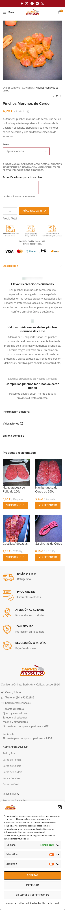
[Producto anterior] (53, 96)
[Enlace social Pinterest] (32, 3)
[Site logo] (32, 12)
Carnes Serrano (11, 88)
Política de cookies (15, 903)
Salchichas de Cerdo (48, 543)
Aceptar (32, 875)
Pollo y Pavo (9, 753)
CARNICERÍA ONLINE (15, 747)
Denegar (32, 885)
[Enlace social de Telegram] (37, 3)
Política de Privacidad (36, 903)
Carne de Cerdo (11, 784)
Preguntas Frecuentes (15, 800)
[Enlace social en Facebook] (22, 3)
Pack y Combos (11, 778)
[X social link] (26, 3)
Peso (6, 144)
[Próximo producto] (60, 96)
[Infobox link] (32, 295)
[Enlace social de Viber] (42, 3)
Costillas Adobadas (15, 543)
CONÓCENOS (11, 794)
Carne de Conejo (12, 766)
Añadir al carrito (34, 211)
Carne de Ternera (12, 760)
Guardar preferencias (32, 895)
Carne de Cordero (12, 772)
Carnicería (28, 88)
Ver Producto (15, 505)
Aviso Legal (53, 903)
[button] (59, 807)
